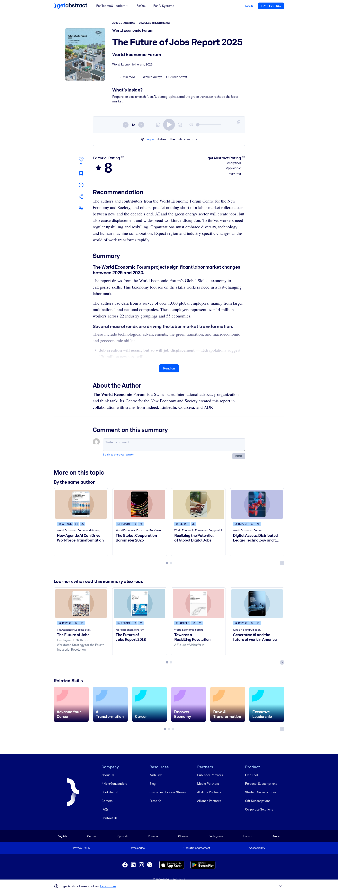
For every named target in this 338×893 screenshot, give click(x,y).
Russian (153, 836)
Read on (169, 368)
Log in (150, 139)
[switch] (169, 125)
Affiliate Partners (209, 792)
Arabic (276, 836)
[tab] (167, 563)
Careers (107, 801)
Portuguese (216, 836)
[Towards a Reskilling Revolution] (198, 603)
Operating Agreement (196, 847)
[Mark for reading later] (81, 173)
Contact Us (109, 818)
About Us (108, 775)
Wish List (155, 775)
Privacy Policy (81, 847)
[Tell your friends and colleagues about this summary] (81, 196)
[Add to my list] (81, 185)
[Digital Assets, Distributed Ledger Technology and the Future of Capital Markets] (257, 504)
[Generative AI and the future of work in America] (257, 603)
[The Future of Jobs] (81, 603)
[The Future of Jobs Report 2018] (139, 603)
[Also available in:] (81, 208)
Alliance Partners (209, 801)
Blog (152, 783)
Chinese (183, 836)
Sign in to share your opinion (118, 454)
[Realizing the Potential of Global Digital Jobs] (198, 504)
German (92, 836)
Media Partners (208, 783)
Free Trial (251, 775)
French (247, 836)
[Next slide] (282, 563)
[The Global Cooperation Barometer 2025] (139, 504)
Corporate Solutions (259, 809)
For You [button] (141, 6)
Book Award (110, 792)
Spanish (123, 836)
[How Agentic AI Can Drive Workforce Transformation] (81, 504)
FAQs (105, 809)
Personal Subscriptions (261, 783)
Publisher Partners (210, 775)
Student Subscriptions (260, 792)
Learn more (108, 886)
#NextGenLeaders (114, 783)
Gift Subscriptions (257, 801)
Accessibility (257, 847)
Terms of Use (137, 847)
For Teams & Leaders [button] (110, 6)
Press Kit (155, 801)
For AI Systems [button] (163, 6)
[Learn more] (122, 156)
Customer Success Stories (167, 792)
